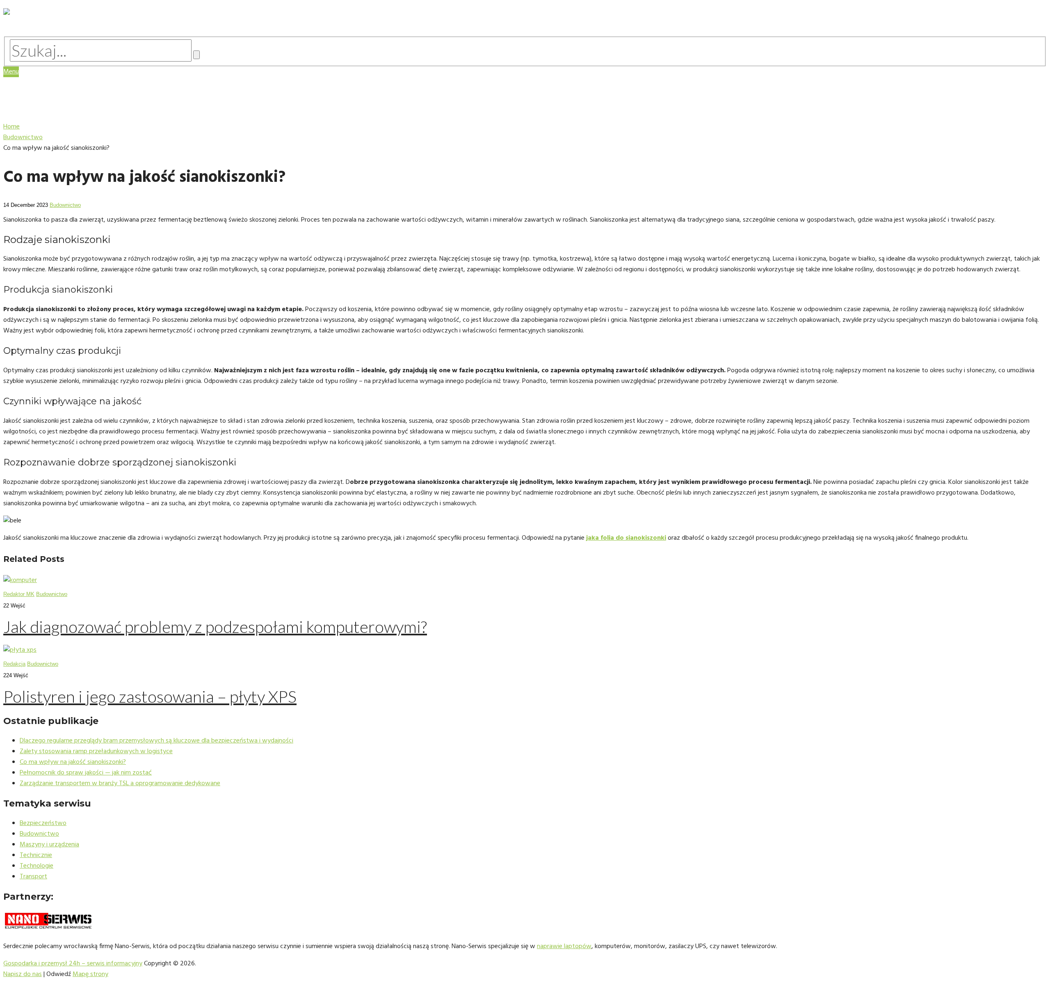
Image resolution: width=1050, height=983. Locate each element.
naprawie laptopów (564, 946)
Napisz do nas (22, 974)
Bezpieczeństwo (43, 823)
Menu (11, 71)
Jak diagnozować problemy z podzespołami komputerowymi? (215, 627)
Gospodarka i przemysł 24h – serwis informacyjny (72, 963)
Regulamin (39, 95)
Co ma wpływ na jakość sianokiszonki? (73, 762)
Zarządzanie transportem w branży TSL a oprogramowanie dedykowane (120, 783)
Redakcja (14, 664)
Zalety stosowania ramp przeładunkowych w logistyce (96, 751)
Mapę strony (90, 974)
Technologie (43, 111)
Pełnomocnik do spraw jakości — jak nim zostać (86, 773)
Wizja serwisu (45, 88)
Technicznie (36, 855)
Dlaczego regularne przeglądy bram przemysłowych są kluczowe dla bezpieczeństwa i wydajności (156, 741)
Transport (33, 876)
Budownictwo (65, 205)
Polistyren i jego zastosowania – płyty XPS (150, 696)
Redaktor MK (18, 594)
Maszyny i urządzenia (59, 103)
